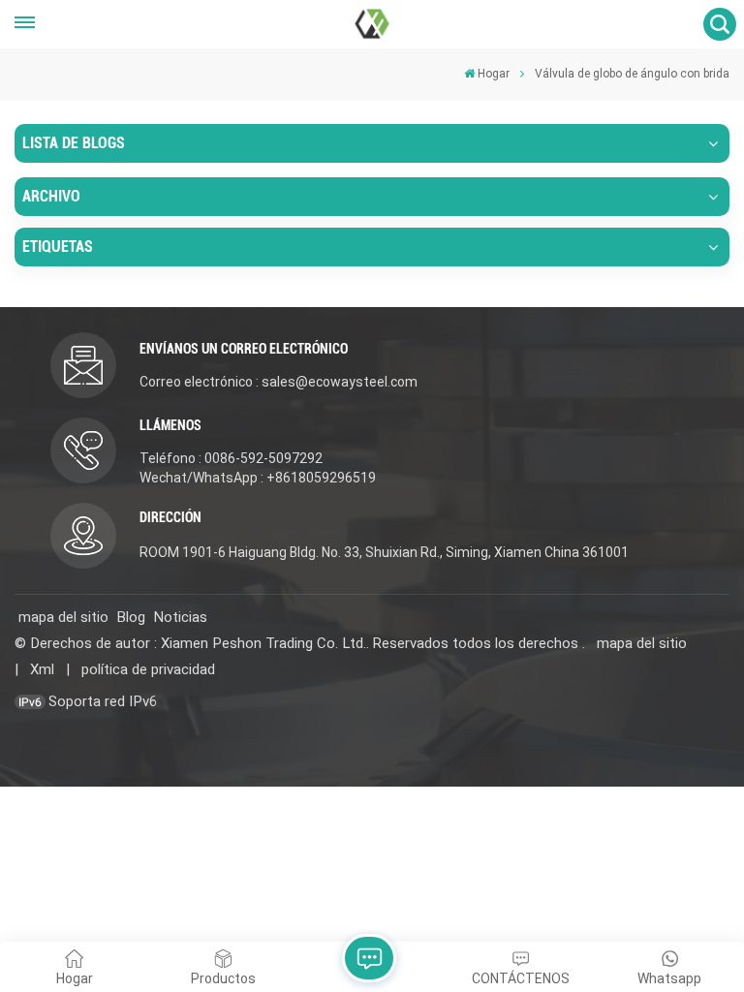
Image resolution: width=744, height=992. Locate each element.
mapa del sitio (63, 617)
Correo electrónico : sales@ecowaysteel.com (279, 381)
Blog (130, 617)
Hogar (494, 73)
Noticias (180, 617)
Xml (42, 669)
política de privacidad (148, 669)
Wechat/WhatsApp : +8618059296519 (258, 477)
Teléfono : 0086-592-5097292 (231, 458)
